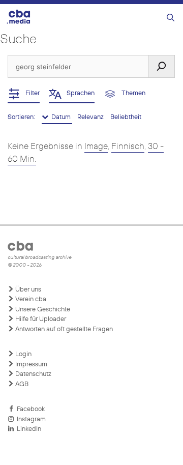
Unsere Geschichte (42, 309)
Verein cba (30, 299)
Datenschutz (32, 374)
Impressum (30, 364)
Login (23, 354)
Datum (60, 117)
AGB (21, 384)
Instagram (30, 419)
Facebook (29, 409)
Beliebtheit (125, 117)
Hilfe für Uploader (40, 319)
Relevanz (91, 117)
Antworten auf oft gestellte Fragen (63, 329)
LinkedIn (27, 429)
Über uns (27, 289)
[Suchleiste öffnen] (170, 18)
